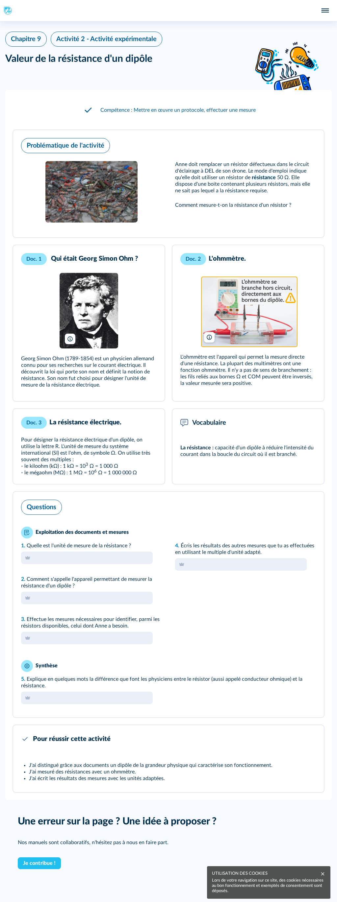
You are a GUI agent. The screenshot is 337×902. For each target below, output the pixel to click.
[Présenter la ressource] (309, 144)
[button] (168, 110)
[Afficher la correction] (292, 505)
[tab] (291, 505)
